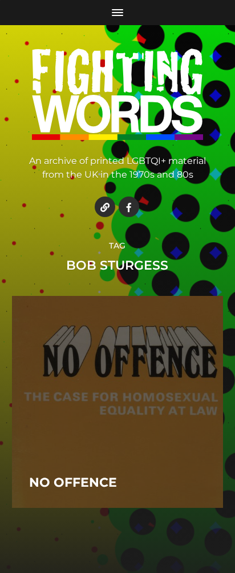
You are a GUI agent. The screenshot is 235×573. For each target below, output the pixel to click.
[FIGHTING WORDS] (117, 94)
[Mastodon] (105, 207)
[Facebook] (129, 207)
